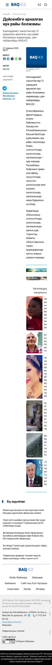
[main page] (23, 4)
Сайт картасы (9, 637)
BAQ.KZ (6, 69)
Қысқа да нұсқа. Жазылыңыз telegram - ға (11, 96)
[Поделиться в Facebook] (4, 58)
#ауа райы (8, 77)
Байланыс (10, 583)
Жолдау (40, 588)
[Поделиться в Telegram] (8, 58)
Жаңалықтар (19, 14)
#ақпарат (8, 80)
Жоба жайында (18, 577)
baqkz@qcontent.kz (12, 622)
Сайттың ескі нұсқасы (34, 583)
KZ (39, 4)
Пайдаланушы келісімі (13, 631)
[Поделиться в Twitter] (12, 58)
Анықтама (13, 588)
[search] (45, 4)
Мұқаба (6, 14)
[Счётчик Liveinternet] (8, 641)
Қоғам (27, 588)
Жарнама (37, 577)
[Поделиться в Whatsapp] (16, 58)
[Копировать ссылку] (19, 58)
